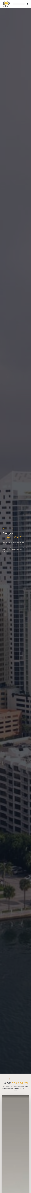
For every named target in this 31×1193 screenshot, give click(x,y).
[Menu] (27, 4)
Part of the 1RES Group (19, 3)
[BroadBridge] (6, 4)
